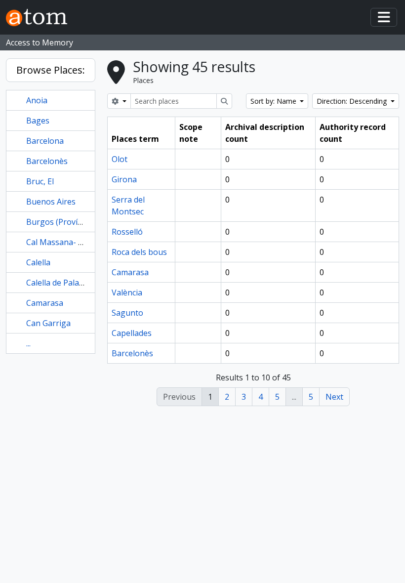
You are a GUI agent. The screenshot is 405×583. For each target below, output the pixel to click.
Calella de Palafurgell (65, 282)
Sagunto (127, 312)
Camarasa (44, 302)
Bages (37, 120)
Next (334, 396)
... (28, 343)
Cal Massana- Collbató (67, 242)
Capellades (132, 333)
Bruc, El (40, 181)
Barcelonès (47, 161)
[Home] (40, 17)
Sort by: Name (274, 101)
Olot (119, 159)
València (127, 292)
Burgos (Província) (60, 221)
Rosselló (127, 231)
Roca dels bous (139, 252)
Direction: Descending (353, 101)
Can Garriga (48, 323)
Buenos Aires (51, 201)
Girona (124, 179)
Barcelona (45, 140)
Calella (38, 262)
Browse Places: (50, 70)
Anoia (36, 100)
